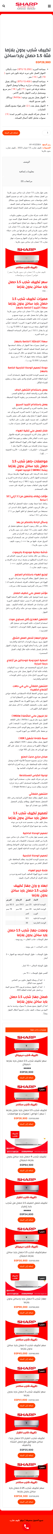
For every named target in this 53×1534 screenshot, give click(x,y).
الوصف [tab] (26, 161)
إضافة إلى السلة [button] (26, 1077)
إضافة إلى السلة (11, 133)
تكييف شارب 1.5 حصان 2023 (30, 147)
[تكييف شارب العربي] (26, 6)
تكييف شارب (28, 196)
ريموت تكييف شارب (39, 567)
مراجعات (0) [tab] (26, 181)
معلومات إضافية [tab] (26, 171)
